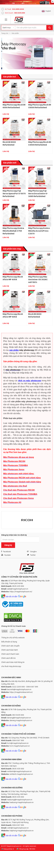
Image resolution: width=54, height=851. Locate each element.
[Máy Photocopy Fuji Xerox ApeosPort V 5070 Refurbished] (14, 178)
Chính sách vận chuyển (10, 646)
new (6, 255)
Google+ (33, 551)
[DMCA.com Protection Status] (13, 621)
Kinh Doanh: (15, 13)
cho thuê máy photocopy (11, 666)
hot (6, 83)
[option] (27, 53)
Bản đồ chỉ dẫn (11, 596)
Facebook (7, 551)
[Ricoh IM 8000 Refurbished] (14, 129)
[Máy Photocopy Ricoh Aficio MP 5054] (14, 301)
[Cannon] (33, 520)
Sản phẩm (15, 33)
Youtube (7, 555)
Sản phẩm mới (9, 163)
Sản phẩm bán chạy (12, 249)
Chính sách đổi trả (8, 658)
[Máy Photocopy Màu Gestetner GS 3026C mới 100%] (39, 264)
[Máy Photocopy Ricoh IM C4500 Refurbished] (39, 129)
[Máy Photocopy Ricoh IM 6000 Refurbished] (14, 91)
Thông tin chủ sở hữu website (13, 637)
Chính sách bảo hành (9, 650)
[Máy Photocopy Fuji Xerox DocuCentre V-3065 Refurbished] (39, 178)
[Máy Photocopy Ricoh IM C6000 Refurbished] (39, 91)
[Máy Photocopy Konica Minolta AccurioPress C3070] (39, 215)
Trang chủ (4, 33)
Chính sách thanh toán (10, 654)
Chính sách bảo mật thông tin (12, 662)
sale (6, 169)
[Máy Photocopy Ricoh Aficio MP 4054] (14, 264)
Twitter (33, 555)
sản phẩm (14, 350)
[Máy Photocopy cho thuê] (27, 53)
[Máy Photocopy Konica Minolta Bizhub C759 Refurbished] (14, 215)
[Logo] (19, 20)
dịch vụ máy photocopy (29, 381)
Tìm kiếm (49, 27)
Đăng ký (8, 545)
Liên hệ (6, 114)
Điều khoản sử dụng (9, 642)
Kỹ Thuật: (14, 9)
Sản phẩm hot (9, 76)
